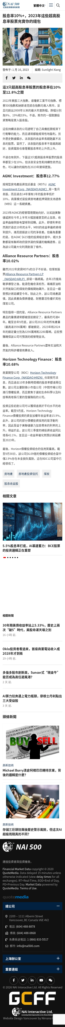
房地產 (8, 474)
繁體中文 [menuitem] (39, 5)
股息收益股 (11, 483)
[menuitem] (39, 5)
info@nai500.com (28, 946)
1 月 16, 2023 (20, 69)
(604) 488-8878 (25, 926)
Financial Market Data (17, 869)
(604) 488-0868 (26, 933)
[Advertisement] (32, 589)
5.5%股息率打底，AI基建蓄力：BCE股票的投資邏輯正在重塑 (31, 547)
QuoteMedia (11, 873)
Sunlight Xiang (51, 69)
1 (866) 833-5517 (37, 939)
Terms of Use (28, 888)
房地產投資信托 (28, 474)
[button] (4, 557)
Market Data (33, 884)
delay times (43, 876)
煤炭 (46, 474)
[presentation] (5, 531)
